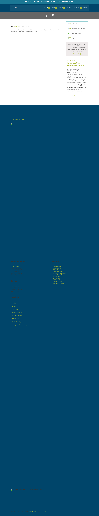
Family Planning (16, 322)
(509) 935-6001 (15, 266)
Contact (85, 7)
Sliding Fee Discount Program (20, 325)
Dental (14, 306)
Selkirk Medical (57, 280)
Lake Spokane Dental (59, 271)
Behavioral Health (17, 312)
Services (53, 7)
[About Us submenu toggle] (49, 8)
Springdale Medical (58, 283)
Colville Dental (57, 268)
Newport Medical (58, 278)
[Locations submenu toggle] (64, 8)
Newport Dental (57, 276)
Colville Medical (57, 270)
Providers (68, 7)
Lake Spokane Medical (59, 273)
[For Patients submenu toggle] (81, 8)
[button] (71, 95)
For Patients (76, 7)
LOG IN (44, 511)
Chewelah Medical (58, 266)
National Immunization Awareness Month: (75, 63)
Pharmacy (15, 309)
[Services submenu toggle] (56, 8)
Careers (74, 38)
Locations (60, 7)
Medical (14, 303)
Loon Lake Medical (58, 275)
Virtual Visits (15, 318)
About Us (45, 7)
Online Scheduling (78, 29)
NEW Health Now (17, 315)
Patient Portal (77, 33)
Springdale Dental (58, 281)
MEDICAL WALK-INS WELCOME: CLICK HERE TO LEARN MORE (49, 2)
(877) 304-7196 (15, 286)
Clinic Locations (77, 24)
